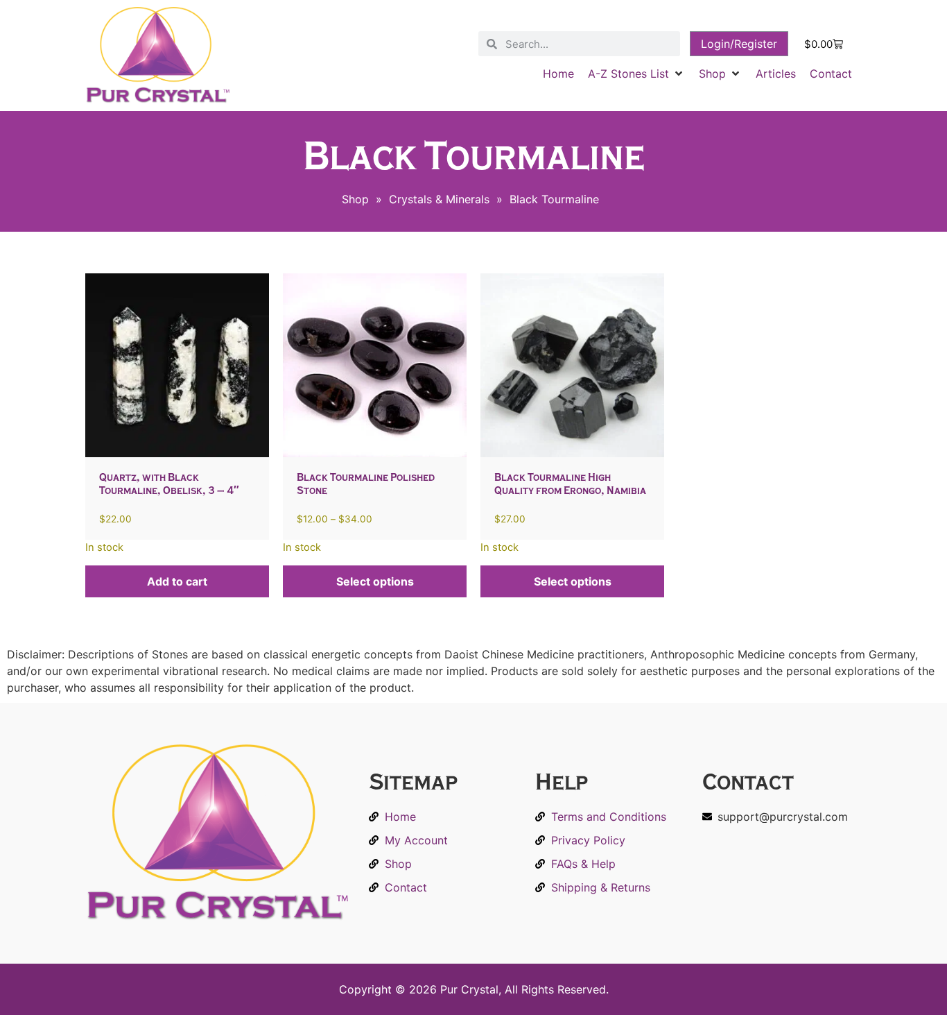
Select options (375, 581)
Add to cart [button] (177, 581)
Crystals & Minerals (439, 199)
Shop (355, 199)
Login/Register (739, 44)
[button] (636, 73)
